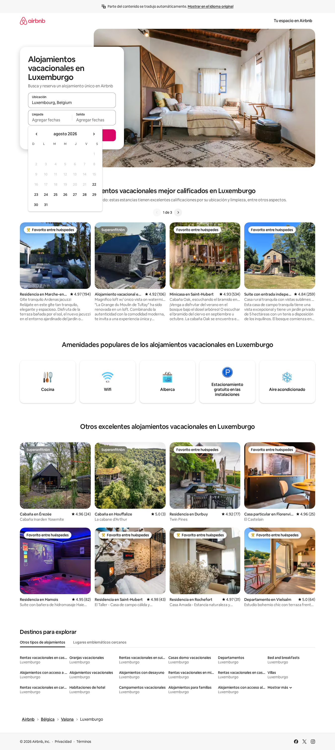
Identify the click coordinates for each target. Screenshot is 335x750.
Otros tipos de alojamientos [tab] (42, 642)
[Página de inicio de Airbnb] (32, 21)
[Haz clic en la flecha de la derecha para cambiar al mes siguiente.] (93, 134)
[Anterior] (157, 212)
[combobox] (72, 102)
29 (94, 194)
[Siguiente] (178, 212)
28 (85, 194)
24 (46, 194)
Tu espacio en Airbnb (293, 20)
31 (46, 205)
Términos (83, 741)
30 (36, 205)
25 (56, 194)
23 (36, 194)
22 (94, 184)
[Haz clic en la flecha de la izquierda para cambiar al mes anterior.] (36, 134)
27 (75, 194)
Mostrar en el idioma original (210, 6)
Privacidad (63, 741)
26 (65, 194)
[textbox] (50, 120)
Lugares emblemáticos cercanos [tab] (99, 642)
